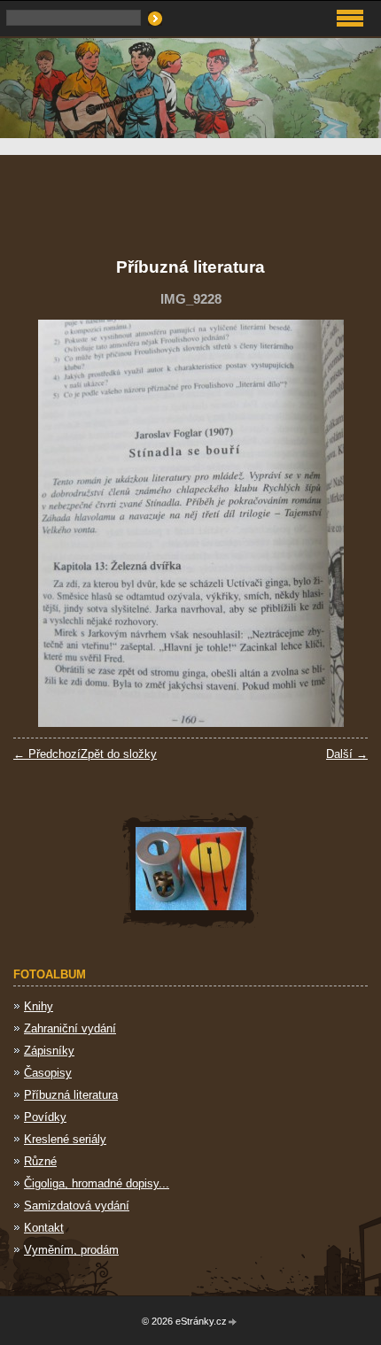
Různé (40, 1161)
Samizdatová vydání (76, 1205)
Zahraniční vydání (70, 1028)
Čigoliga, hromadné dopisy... (96, 1183)
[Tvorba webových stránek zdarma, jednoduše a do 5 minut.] (233, 1322)
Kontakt (44, 1227)
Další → (347, 754)
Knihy (38, 1006)
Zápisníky (49, 1050)
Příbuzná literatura (71, 1095)
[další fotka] (339, 523)
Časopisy (48, 1072)
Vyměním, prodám (71, 1249)
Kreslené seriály (65, 1139)
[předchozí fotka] (42, 523)
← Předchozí (47, 754)
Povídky (45, 1117)
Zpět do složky (119, 754)
